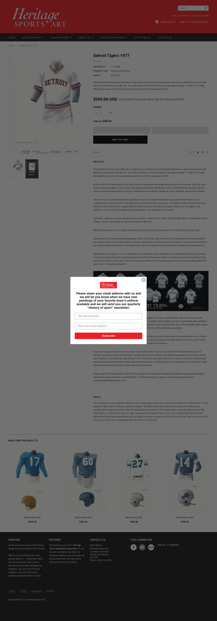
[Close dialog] (143, 280)
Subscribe (108, 335)
